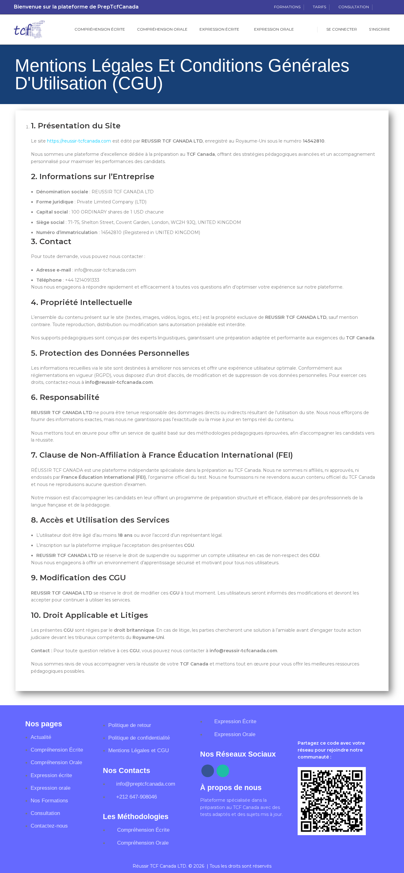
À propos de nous (231, 787)
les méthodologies (136, 816)
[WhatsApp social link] (386, 7)
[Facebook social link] (379, 7)
